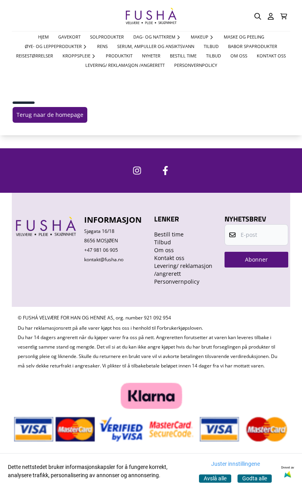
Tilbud (213, 56)
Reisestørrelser (34, 56)
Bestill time (183, 56)
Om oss (238, 56)
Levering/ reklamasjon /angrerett (125, 65)
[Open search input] (257, 16)
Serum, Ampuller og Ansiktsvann (155, 46)
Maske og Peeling (244, 37)
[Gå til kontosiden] (270, 16)
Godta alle (254, 478)
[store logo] (151, 16)
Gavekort (69, 37)
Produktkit (119, 56)
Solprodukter (107, 37)
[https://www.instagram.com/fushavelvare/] (137, 170)
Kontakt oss (271, 56)
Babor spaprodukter (252, 46)
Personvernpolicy (195, 65)
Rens (102, 46)
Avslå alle (215, 478)
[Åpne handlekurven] (283, 16)
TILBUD (211, 46)
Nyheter (151, 56)
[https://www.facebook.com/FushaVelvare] (165, 170)
